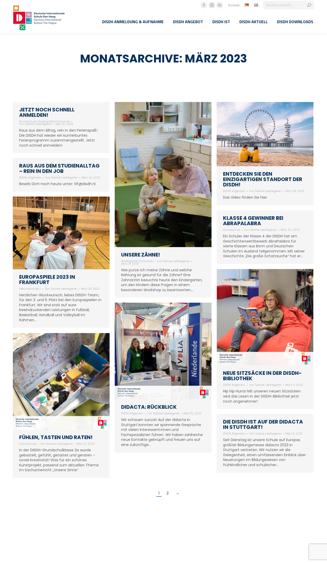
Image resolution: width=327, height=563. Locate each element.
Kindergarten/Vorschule (54, 121)
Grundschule (28, 121)
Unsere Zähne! (140, 254)
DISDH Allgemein (234, 191)
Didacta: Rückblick (149, 407)
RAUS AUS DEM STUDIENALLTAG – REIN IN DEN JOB (59, 168)
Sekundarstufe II (30, 289)
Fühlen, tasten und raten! (55, 437)
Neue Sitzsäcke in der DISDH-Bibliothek (262, 375)
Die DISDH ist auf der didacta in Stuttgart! (263, 424)
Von (35, 124)
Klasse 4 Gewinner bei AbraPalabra (253, 220)
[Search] (309, 5)
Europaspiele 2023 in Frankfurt (47, 279)
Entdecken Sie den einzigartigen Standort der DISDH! (262, 179)
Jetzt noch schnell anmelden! (47, 112)
